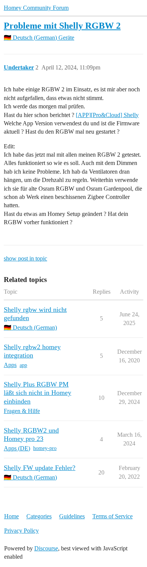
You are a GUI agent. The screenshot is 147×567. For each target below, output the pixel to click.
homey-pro (45, 448)
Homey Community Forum (36, 8)
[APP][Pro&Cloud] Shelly (107, 115)
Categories (39, 516)
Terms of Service (112, 516)
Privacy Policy (21, 530)
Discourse (46, 548)
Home (11, 516)
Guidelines (72, 516)
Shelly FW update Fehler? (39, 467)
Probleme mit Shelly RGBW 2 (62, 25)
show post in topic (25, 258)
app (23, 365)
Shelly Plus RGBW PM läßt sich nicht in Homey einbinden (37, 393)
